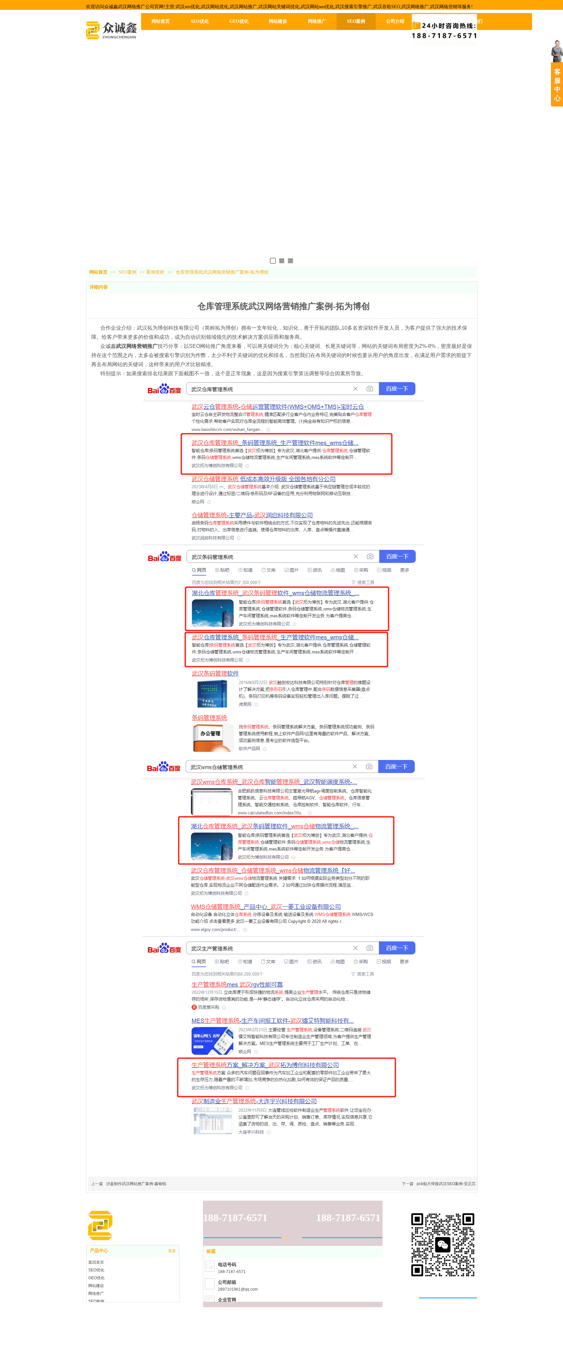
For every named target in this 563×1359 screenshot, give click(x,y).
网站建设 (96, 1285)
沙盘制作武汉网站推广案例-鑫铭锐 (136, 1183)
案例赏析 (155, 272)
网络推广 (96, 1293)
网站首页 (98, 272)
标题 (211, 1251)
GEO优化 (96, 1278)
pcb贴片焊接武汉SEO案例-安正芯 (446, 1183)
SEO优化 (96, 1270)
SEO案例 (128, 272)
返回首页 (96, 1262)
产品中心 (99, 1250)
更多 (172, 1251)
